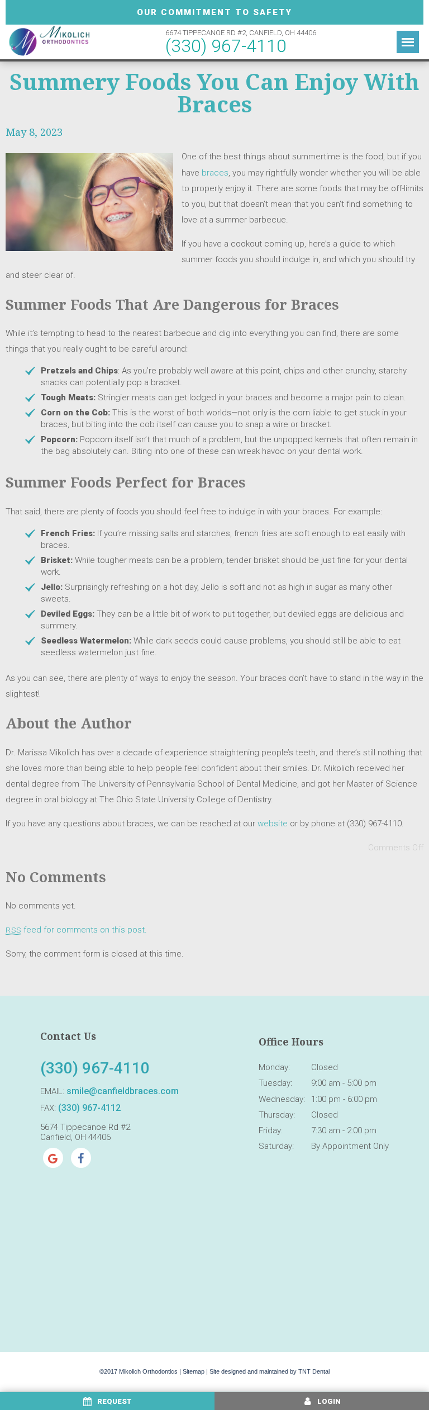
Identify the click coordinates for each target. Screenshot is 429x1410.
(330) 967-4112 (89, 1108)
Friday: (271, 1130)
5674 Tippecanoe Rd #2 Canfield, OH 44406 (85, 1132)
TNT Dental (314, 1371)
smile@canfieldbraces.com (122, 1091)
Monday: (274, 1067)
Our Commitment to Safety (214, 12)
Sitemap (193, 1371)
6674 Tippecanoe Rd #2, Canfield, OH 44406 (240, 33)
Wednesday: (282, 1099)
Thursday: (277, 1115)
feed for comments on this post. (76, 930)
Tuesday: (275, 1083)
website (273, 823)
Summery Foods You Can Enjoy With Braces (214, 92)
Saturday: (276, 1146)
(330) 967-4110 (226, 46)
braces (215, 173)
